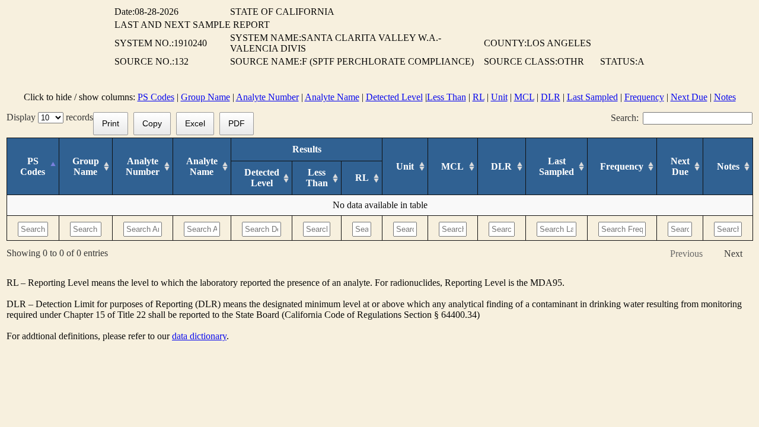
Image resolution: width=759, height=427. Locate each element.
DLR (550, 97)
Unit (499, 97)
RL (478, 97)
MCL (524, 97)
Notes (725, 97)
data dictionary (199, 336)
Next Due (689, 97)
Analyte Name (332, 97)
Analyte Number (267, 97)
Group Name (205, 97)
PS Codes (156, 97)
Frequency (644, 97)
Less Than (446, 97)
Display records (50, 117)
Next (733, 253)
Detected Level (394, 97)
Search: (625, 118)
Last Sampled (592, 97)
